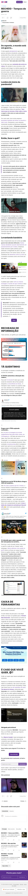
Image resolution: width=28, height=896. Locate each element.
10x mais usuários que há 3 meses (14, 485)
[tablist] (8, 811)
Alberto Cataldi (8, 737)
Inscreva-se (19, 2)
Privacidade (16, 884)
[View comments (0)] (7, 17)
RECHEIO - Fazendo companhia (7, 854)
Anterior (6, 801)
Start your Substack (9, 889)
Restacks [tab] (11, 811)
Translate (4, 6)
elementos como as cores (16, 254)
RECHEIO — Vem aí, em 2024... (10, 833)
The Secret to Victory (7, 689)
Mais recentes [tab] (11, 829)
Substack (8, 893)
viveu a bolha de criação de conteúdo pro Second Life (13, 505)
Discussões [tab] (18, 829)
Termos (21, 884)
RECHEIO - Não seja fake (8, 843)
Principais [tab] (4, 829)
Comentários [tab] (5, 811)
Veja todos (5, 866)
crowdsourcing (11, 444)
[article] (14, 836)
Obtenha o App (21, 889)
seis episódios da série (19, 687)
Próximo (22, 801)
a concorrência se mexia (14, 383)
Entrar (25, 2)
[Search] (25, 829)
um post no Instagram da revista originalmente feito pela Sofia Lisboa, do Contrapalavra (12, 434)
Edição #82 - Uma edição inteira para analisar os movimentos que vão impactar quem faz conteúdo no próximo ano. (10, 835)
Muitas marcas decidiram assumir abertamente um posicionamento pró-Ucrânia (13, 244)
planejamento (13, 51)
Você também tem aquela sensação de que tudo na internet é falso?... (10, 846)
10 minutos (9, 380)
